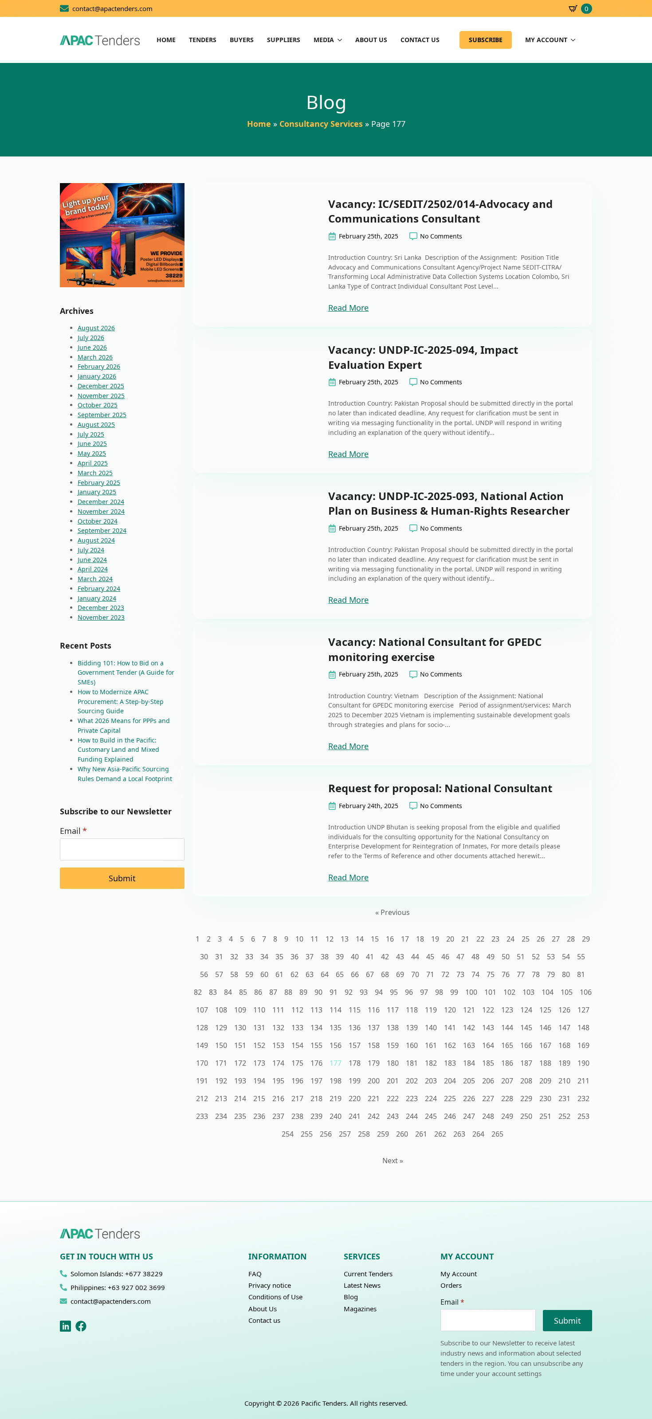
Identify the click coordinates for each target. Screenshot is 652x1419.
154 (297, 1045)
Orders (451, 1285)
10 (299, 939)
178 (355, 1063)
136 (355, 1027)
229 (526, 1098)
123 (507, 1010)
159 (393, 1045)
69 (400, 974)
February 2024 (99, 588)
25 (526, 939)
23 (495, 939)
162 (450, 1045)
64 (325, 974)
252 (564, 1116)
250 (526, 1116)
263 (459, 1134)
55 (581, 957)
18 (420, 939)
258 (364, 1134)
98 (439, 992)
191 (202, 1081)
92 (349, 992)
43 (400, 957)
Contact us (264, 1320)
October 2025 (98, 405)
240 (336, 1116)
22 (480, 939)
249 (507, 1116)
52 (536, 957)
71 (430, 974)
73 (460, 974)
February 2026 (99, 366)
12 (330, 939)
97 (424, 992)
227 (488, 1098)
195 (278, 1081)
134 (316, 1027)
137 (374, 1027)
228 (507, 1098)
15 (375, 939)
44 (415, 957)
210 (564, 1081)
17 (405, 939)
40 (355, 957)
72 (445, 974)
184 (469, 1063)
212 (202, 1098)
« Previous (392, 912)
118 (412, 1010)
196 (297, 1081)
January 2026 (97, 376)
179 (374, 1063)
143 (488, 1027)
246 (450, 1116)
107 (202, 1010)
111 (278, 1010)
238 (297, 1116)
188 (545, 1063)
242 (374, 1116)
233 (202, 1116)
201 (393, 1081)
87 (273, 992)
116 (374, 1010)
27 (556, 939)
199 (355, 1081)
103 (528, 992)
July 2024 (91, 550)
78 (536, 974)
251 (545, 1116)
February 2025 (99, 482)
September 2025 (102, 414)
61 (279, 974)
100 (471, 992)
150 (221, 1045)
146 (545, 1027)
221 (374, 1098)
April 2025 (93, 463)
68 (385, 974)
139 (412, 1027)
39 (340, 957)
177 (336, 1063)
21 (465, 939)
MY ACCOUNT (546, 40)
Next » (392, 1160)
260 (402, 1134)
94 (379, 992)
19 (435, 939)
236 (259, 1116)
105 (567, 992)
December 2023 (101, 607)
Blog (351, 1296)
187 (526, 1063)
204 (450, 1081)
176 (316, 1063)
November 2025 (101, 395)
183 (450, 1063)
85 (243, 992)
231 (564, 1098)
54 (566, 957)
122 (488, 1010)
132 (278, 1027)
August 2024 (96, 540)
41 (370, 957)
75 (491, 974)
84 (228, 992)
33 (249, 957)
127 (583, 1010)
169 (583, 1045)
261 (421, 1134)
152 (259, 1045)
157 (355, 1045)
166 (526, 1045)
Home (259, 123)
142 (469, 1027)
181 (412, 1063)
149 (202, 1045)
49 (491, 957)
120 (450, 1010)
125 (545, 1010)
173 (259, 1063)
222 (393, 1098)
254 (288, 1134)
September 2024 (102, 530)
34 (264, 957)
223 (412, 1098)
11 (314, 939)
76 (506, 974)
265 (497, 1134)
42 (385, 957)
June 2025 (92, 443)
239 (316, 1116)
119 (431, 1010)
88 (288, 992)
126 (564, 1010)
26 (541, 939)
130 (240, 1027)
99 (454, 992)
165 (507, 1045)
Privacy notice (269, 1285)
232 (583, 1098)
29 (586, 939)
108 (221, 1010)
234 (221, 1116)
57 (219, 974)
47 (460, 957)
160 (412, 1045)
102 (509, 992)
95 (394, 992)
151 (240, 1045)
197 (316, 1081)
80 (566, 974)
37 (310, 957)
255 (307, 1134)
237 (278, 1116)
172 (240, 1063)
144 (507, 1027)
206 (488, 1081)
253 (583, 1116)
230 (545, 1098)
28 (571, 939)
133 (297, 1027)
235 (240, 1116)
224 (431, 1098)
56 (204, 974)
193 (240, 1081)
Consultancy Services (321, 123)
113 (316, 1010)
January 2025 (97, 492)
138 (393, 1027)
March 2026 (95, 357)
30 (204, 957)
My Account (458, 1273)
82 (198, 992)
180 (393, 1063)
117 (393, 1010)
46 (445, 957)
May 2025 (92, 453)
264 (478, 1134)
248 (488, 1116)
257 (345, 1134)
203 (431, 1081)
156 (336, 1045)
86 (258, 992)
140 (431, 1027)
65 (340, 974)
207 (507, 1081)
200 (374, 1081)
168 (564, 1045)
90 (318, 992)
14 (360, 939)
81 (581, 974)
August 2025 (96, 424)
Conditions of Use (275, 1296)
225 (450, 1098)
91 (334, 992)
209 (545, 1081)
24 (511, 939)
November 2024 (101, 511)
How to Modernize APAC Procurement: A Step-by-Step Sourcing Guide (121, 701)
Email (73, 831)
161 (431, 1045)
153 (278, 1045)
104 (548, 992)
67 (370, 974)
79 (551, 974)
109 (240, 1010)
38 (325, 957)
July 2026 (91, 337)
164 (488, 1045)
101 (490, 992)
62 (295, 974)
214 (240, 1098)
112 (297, 1010)
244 (412, 1116)
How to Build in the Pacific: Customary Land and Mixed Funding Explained (118, 750)
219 (336, 1098)
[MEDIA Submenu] (338, 40)
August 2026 (96, 328)
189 (564, 1063)
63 (310, 974)
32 (234, 957)
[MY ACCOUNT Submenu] (571, 40)
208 (526, 1081)
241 (355, 1116)
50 (506, 957)
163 (469, 1045)
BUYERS (242, 40)
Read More (348, 307)
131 (259, 1027)
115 (355, 1010)
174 (278, 1063)
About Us (262, 1308)
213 (221, 1098)
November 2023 (101, 617)
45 (430, 957)
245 (431, 1116)
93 (364, 992)
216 (278, 1098)
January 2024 (97, 598)
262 (440, 1134)
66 (355, 974)
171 (221, 1063)
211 (583, 1081)
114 (336, 1010)
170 (202, 1063)
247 (469, 1116)
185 (488, 1063)
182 (431, 1063)
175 (297, 1063)
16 (390, 939)
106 (586, 992)
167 (545, 1045)
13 (345, 939)
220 (355, 1098)
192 (221, 1081)
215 (259, 1098)
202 (412, 1081)
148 (583, 1027)
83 (213, 992)
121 (469, 1010)
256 (326, 1134)
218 (316, 1098)
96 (409, 992)
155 (316, 1045)
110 (259, 1010)
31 (219, 957)
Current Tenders (368, 1273)
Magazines (360, 1308)
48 (475, 957)
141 (450, 1027)
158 (374, 1045)
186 (507, 1063)
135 (336, 1027)
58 (234, 974)
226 (469, 1098)
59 (249, 974)
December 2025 (101, 386)
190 (583, 1063)
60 (264, 974)
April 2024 (93, 569)
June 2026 (92, 347)
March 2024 (95, 579)
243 (393, 1116)
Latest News (362, 1285)
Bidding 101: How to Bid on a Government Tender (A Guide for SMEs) (126, 673)
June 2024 (92, 559)
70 (415, 974)
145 (526, 1027)
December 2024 (101, 501)
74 (475, 974)
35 (279, 957)
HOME (166, 40)
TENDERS (202, 40)
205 (469, 1081)
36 (295, 957)
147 (564, 1027)
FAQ (255, 1273)
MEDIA (324, 40)
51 (521, 957)
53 (551, 957)
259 (383, 1134)
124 (526, 1010)
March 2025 (95, 473)
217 (297, 1098)
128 (202, 1027)
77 (521, 974)
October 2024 (98, 521)
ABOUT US (371, 40)
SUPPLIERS (283, 40)
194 (259, 1081)
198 (336, 1081)
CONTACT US (420, 40)
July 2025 (91, 434)
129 (221, 1027)
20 (450, 939)
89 (303, 992)
